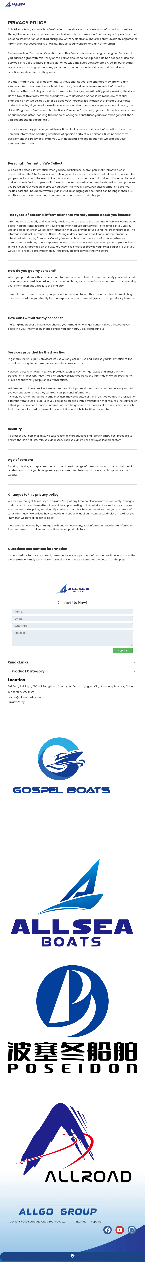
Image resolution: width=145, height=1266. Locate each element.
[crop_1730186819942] (72, 899)
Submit (122, 650)
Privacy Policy (16, 702)
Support (96, 1221)
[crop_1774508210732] (61, 769)
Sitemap (81, 1221)
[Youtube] (119, 1230)
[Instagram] (132, 1230)
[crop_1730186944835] (72, 1139)
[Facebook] (107, 1230)
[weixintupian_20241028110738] (72, 1019)
